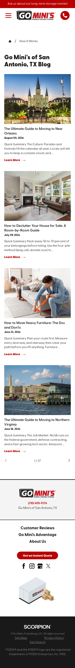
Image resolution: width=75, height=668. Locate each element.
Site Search (37, 642)
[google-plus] (40, 567)
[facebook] (23, 567)
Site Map (21, 638)
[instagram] (32, 567)
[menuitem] (37, 528)
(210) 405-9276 (37, 503)
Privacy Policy (54, 638)
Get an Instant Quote (37, 555)
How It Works (28, 41)
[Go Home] (11, 41)
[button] (8, 16)
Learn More (12, 160)
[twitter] (48, 567)
